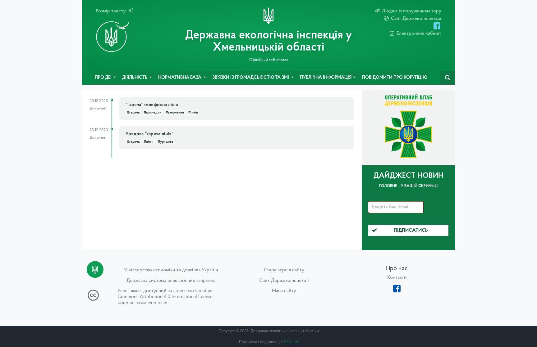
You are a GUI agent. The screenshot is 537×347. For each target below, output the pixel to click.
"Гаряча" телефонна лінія (152, 104)
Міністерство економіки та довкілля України (170, 270)
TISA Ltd (290, 342)
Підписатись (411, 230)
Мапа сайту (284, 290)
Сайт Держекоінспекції (284, 280)
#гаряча (133, 112)
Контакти (397, 277)
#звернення (175, 112)
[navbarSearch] (447, 78)
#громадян (152, 112)
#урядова (165, 142)
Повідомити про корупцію (394, 77)
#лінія (193, 112)
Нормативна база (180, 77)
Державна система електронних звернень (170, 280)
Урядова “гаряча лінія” (149, 133)
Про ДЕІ (103, 77)
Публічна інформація (326, 77)
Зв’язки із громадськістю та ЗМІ (251, 77)
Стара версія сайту (284, 270)
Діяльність (135, 77)
